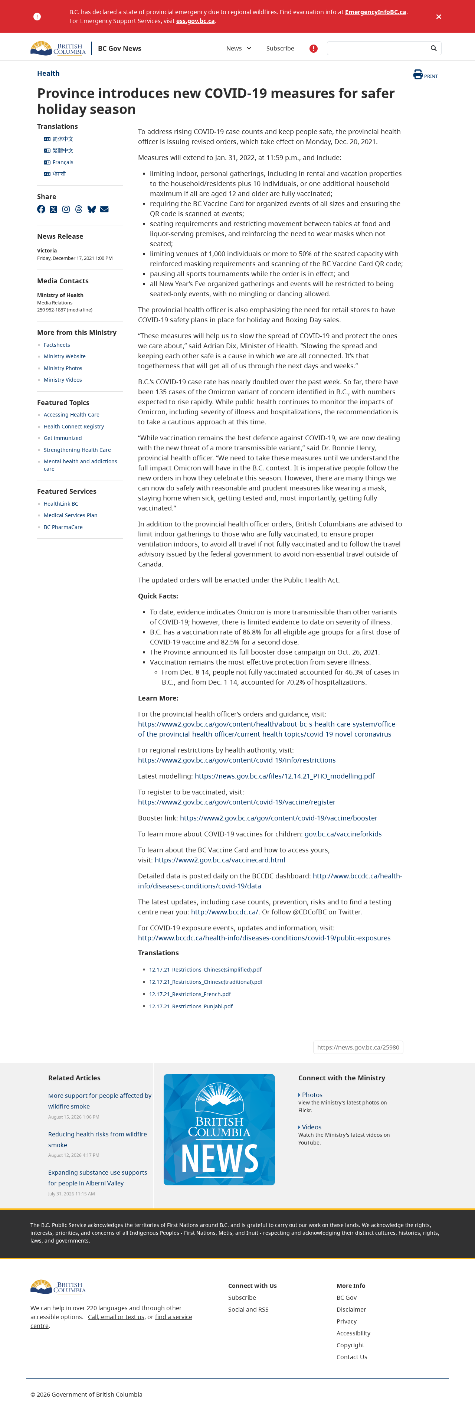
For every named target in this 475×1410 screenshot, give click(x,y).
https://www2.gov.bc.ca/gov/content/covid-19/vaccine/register (236, 801)
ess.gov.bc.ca (195, 21)
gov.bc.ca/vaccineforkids (343, 833)
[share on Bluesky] (91, 209)
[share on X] (53, 209)
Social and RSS (248, 1309)
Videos (311, 1127)
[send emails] (104, 209)
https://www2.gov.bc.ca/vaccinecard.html (220, 859)
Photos (312, 1094)
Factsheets (57, 344)
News (236, 48)
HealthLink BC (61, 503)
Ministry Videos (63, 379)
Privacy (347, 1321)
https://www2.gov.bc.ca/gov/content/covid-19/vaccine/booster (278, 817)
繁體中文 (63, 150)
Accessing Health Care (71, 414)
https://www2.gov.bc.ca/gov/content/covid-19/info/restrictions (237, 759)
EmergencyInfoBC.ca (375, 12)
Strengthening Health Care (77, 449)
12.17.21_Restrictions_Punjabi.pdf (191, 1006)
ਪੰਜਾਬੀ (59, 173)
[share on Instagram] (66, 209)
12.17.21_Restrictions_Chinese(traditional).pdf (206, 981)
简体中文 (63, 138)
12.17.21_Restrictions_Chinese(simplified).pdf (205, 969)
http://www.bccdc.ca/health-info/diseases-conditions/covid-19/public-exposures (264, 937)
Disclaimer (351, 1309)
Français (63, 162)
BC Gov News (119, 48)
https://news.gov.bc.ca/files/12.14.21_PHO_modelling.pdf (284, 775)
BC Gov (347, 1297)
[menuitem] (273, 1297)
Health (48, 73)
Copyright (350, 1345)
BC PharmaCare (63, 527)
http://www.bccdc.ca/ (224, 911)
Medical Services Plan (71, 515)
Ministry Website (65, 356)
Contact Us (352, 1357)
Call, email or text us (116, 1317)
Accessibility (353, 1333)
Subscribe (280, 48)
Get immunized (63, 437)
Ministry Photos (63, 368)
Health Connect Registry (74, 426)
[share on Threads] (78, 209)
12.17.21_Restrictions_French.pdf (190, 994)
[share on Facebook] (41, 209)
